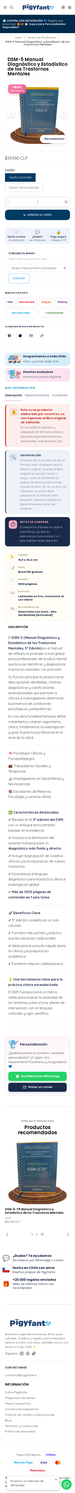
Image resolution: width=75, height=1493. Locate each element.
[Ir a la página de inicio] (37, 7)
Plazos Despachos (18, 1403)
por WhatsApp (37, 236)
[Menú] (5, 7)
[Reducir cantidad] (8, 202)
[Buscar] (11, 7)
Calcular (18, 278)
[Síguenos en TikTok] (34, 1353)
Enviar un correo (40, 1087)
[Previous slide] (8, 1234)
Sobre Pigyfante (16, 1392)
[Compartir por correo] (31, 335)
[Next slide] (67, 1234)
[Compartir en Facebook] (9, 335)
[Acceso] (63, 7)
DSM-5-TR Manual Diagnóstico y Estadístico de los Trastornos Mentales (34, 1211)
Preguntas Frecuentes (20, 1398)
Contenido (60, 395)
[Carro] (69, 7)
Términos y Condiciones (21, 1426)
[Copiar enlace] (42, 335)
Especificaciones (37, 395)
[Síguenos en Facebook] (28, 1353)
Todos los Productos (42, 37)
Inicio (18, 37)
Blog (8, 1420)
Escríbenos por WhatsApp (40, 1076)
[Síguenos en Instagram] (22, 1353)
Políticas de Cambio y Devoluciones (30, 1415)
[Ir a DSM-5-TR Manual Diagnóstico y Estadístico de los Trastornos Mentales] (37, 1171)
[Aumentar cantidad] (66, 202)
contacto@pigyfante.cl (21, 1375)
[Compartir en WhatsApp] (20, 335)
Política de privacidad (20, 1431)
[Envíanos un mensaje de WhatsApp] (66, 1484)
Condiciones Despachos (22, 1409)
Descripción (13, 395)
